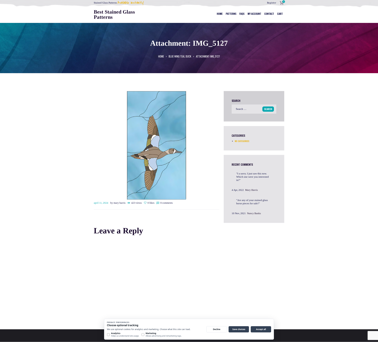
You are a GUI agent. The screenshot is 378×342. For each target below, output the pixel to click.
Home (161, 56)
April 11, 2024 (101, 202)
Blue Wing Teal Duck (180, 56)
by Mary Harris (118, 202)
